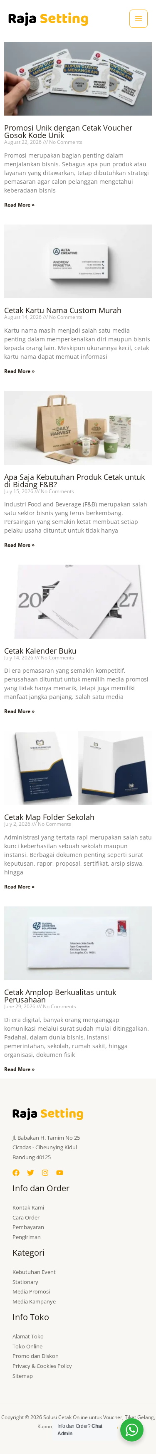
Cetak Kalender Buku (40, 651)
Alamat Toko (28, 1336)
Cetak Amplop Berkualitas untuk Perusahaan (60, 996)
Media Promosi (31, 1291)
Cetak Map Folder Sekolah (49, 817)
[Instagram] (45, 1172)
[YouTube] (59, 1172)
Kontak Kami (28, 1207)
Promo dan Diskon (35, 1356)
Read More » (19, 204)
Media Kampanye (34, 1301)
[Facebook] (16, 1172)
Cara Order (26, 1217)
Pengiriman (26, 1237)
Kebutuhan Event (34, 1272)
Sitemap (22, 1376)
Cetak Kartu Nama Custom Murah (62, 310)
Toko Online (27, 1346)
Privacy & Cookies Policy (42, 1366)
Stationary (25, 1282)
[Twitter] (30, 1172)
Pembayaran (28, 1227)
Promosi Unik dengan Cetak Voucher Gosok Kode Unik (68, 131)
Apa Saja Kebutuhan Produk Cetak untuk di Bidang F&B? (74, 480)
